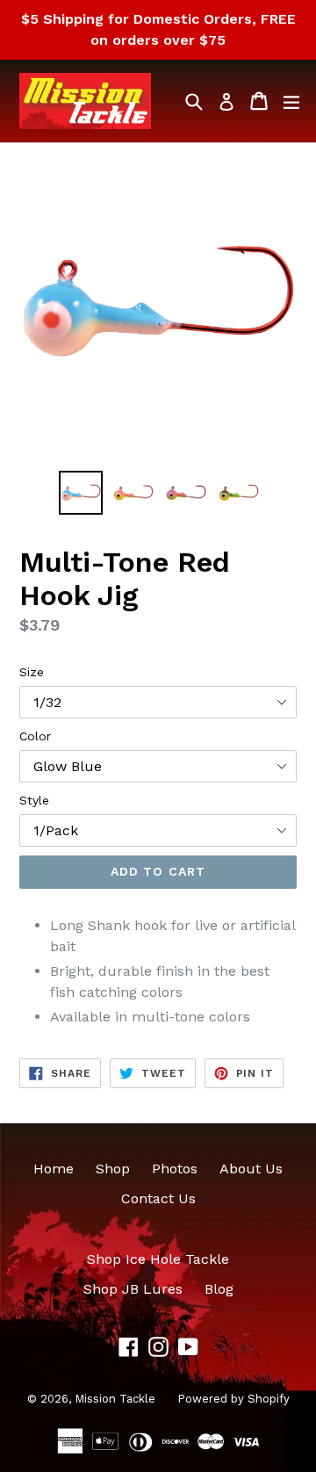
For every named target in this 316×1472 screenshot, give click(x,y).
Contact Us (158, 1198)
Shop (113, 1168)
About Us (251, 1168)
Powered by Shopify (233, 1398)
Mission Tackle (115, 1398)
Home (53, 1168)
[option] (80, 492)
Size (31, 672)
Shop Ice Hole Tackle (158, 1259)
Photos (175, 1168)
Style (34, 800)
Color (35, 736)
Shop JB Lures (133, 1289)
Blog (219, 1289)
